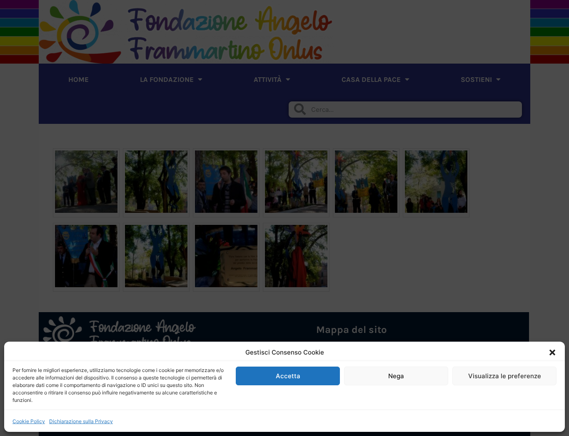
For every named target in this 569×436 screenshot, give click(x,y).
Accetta (288, 376)
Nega (396, 376)
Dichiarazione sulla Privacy (81, 421)
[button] (552, 352)
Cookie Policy (28, 421)
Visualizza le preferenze (504, 376)
